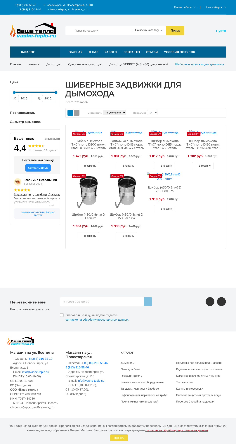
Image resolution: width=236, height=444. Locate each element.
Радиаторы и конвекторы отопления (199, 369)
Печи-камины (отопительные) (139, 401)
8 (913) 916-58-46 (77, 367)
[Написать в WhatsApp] (221, 301)
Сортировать (95, 113)
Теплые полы (184, 382)
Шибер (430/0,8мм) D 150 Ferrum (126, 216)
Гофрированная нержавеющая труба (144, 395)
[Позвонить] (210, 301)
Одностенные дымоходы (85, 64)
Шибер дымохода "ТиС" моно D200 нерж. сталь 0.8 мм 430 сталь (88, 144)
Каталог (34, 64)
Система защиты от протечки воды (198, 395)
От (16, 98)
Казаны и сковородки (189, 388)
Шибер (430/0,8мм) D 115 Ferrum (88, 216)
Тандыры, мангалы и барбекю (140, 388)
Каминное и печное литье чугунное (198, 375)
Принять (119, 437)
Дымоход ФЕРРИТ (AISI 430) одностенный (138, 64)
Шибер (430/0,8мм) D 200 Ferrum (164, 189)
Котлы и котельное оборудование (142, 382)
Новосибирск (214, 7)
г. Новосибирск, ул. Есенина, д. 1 (68, 9)
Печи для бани (130, 369)
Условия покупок (179, 52)
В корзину (90, 165)
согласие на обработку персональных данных (96, 319)
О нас (93, 52)
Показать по (139, 113)
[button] (35, 52)
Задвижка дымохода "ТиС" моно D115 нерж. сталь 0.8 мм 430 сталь (126, 144)
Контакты (132, 52)
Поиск (175, 30)
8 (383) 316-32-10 (30, 9)
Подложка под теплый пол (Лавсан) (199, 362)
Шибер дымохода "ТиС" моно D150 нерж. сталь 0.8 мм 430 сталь (202, 144)
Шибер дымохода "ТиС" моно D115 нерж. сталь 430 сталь (165, 144)
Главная (76, 52)
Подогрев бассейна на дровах (195, 401)
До (39, 98)
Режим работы (182, 7)
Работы (111, 52)
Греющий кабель (131, 375)
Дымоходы (53, 64)
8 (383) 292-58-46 (25, 5)
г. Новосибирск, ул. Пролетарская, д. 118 (68, 5)
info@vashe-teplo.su (35, 372)
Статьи (152, 52)
